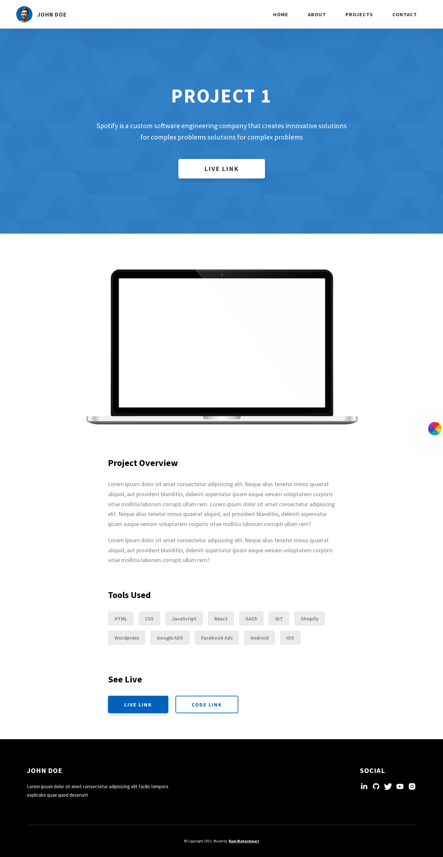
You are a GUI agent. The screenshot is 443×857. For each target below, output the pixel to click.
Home (280, 14)
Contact (404, 14)
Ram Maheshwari (244, 841)
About (317, 14)
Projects (359, 14)
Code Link (207, 704)
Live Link (221, 169)
